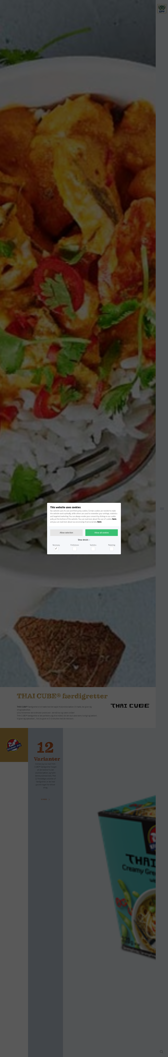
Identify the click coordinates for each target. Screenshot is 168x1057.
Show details (83, 540)
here (114, 519)
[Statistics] (93, 549)
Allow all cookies (101, 532)
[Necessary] (56, 549)
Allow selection (66, 532)
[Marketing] (112, 549)
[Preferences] (75, 549)
